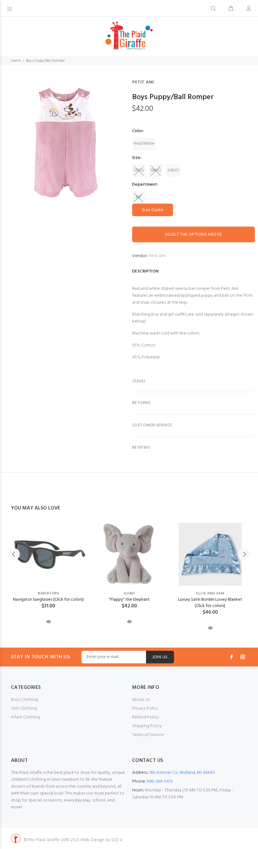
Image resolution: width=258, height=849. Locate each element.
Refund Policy (145, 717)
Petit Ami (143, 82)
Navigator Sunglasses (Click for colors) (48, 599)
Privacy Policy (145, 708)
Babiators (48, 593)
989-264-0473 (160, 781)
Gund (129, 593)
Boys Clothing (24, 699)
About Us (141, 699)
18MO (155, 170)
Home (16, 61)
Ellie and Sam (210, 593)
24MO (173, 170)
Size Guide (152, 210)
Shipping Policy (147, 726)
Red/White (144, 143)
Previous (14, 554)
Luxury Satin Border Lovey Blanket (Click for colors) (210, 603)
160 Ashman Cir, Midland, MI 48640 (182, 772)
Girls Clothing (24, 708)
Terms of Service (148, 735)
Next (244, 554)
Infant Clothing (25, 717)
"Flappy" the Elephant (129, 599)
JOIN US (160, 657)
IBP (139, 197)
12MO (139, 170)
